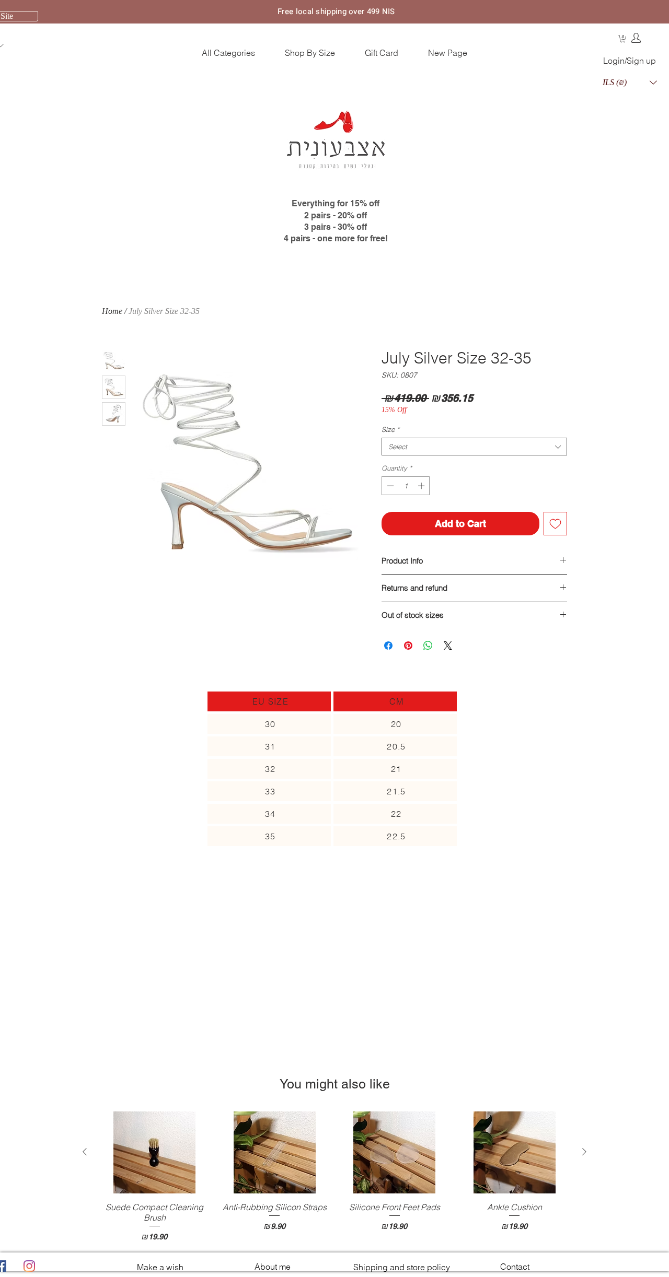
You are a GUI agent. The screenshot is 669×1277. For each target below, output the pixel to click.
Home (112, 311)
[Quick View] (155, 1152)
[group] (334, 1177)
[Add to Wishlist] (555, 523)
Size (390, 429)
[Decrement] (389, 486)
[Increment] (422, 486)
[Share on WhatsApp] (428, 645)
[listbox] (630, 82)
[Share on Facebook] (388, 645)
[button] (622, 38)
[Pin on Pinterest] (408, 645)
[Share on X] (448, 645)
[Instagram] (29, 1266)
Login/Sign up (629, 60)
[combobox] (474, 446)
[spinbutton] (406, 486)
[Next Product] (584, 1151)
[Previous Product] (84, 1151)
